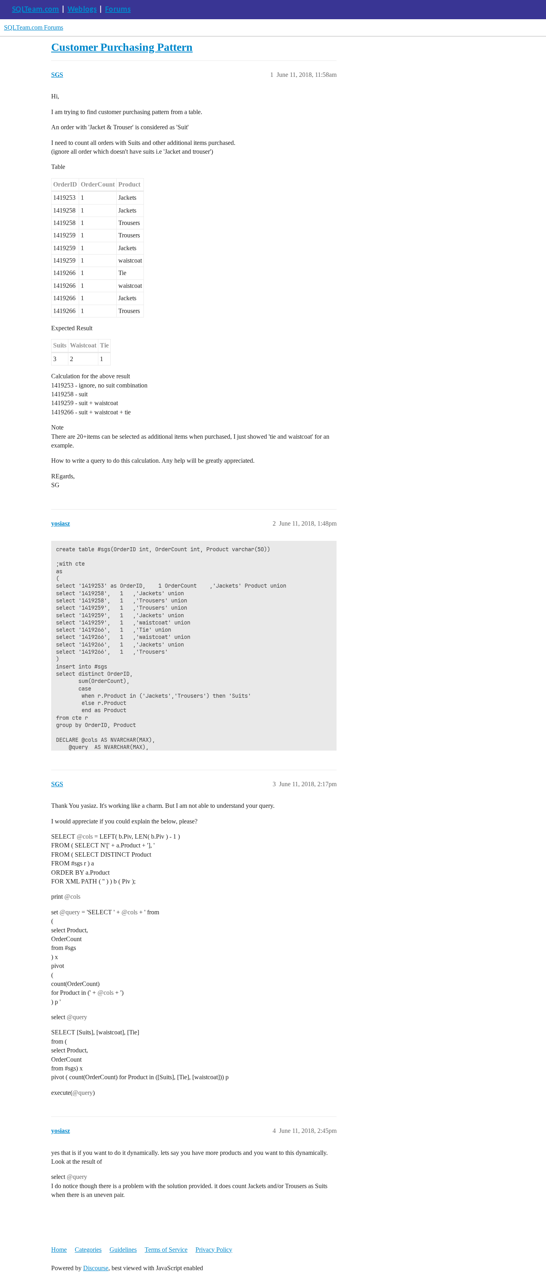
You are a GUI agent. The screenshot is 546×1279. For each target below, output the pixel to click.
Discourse (95, 1268)
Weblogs (82, 10)
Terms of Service (166, 1249)
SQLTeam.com (35, 10)
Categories (88, 1249)
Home (59, 1249)
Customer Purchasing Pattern (122, 47)
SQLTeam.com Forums (33, 27)
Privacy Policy (213, 1249)
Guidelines (123, 1249)
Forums (118, 10)
